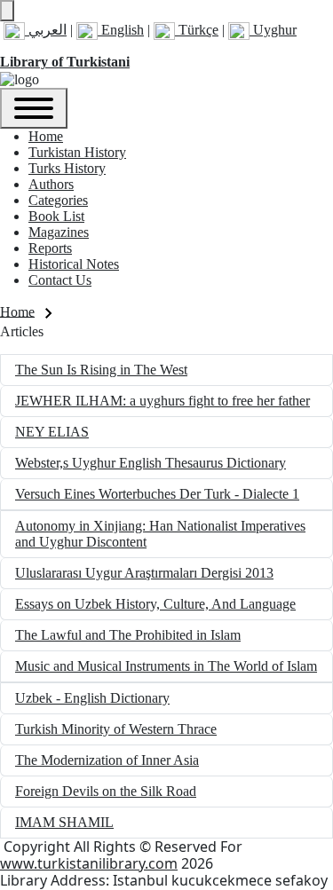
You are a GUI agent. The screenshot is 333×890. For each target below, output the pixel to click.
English (121, 29)
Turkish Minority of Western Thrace (116, 728)
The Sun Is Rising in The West (101, 369)
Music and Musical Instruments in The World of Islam (166, 665)
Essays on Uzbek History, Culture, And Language (155, 603)
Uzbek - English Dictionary (92, 697)
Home (17, 311)
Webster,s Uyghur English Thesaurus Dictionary (150, 462)
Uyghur (273, 29)
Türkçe (196, 29)
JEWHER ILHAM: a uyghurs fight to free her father (162, 400)
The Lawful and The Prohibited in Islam (128, 634)
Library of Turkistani (65, 61)
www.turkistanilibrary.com (89, 863)
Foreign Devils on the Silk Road (105, 791)
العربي (46, 29)
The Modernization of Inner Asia (107, 760)
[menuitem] (45, 136)
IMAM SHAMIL (64, 822)
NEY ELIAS (52, 431)
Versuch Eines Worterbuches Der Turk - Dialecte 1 (157, 493)
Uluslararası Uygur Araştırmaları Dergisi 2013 (144, 572)
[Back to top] (7, 10)
